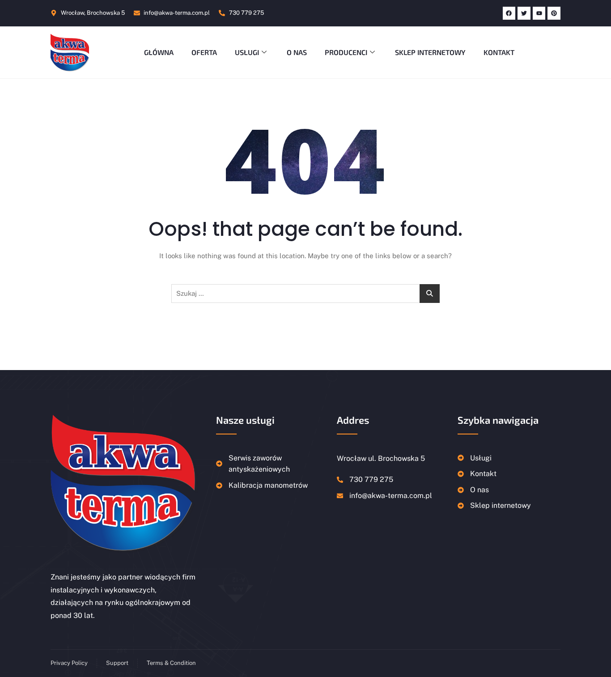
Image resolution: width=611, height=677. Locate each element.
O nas (297, 52)
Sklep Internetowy (430, 52)
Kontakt (499, 52)
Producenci (346, 52)
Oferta (204, 52)
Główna (159, 52)
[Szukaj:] (305, 293)
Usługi (247, 52)
